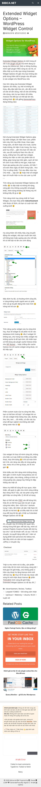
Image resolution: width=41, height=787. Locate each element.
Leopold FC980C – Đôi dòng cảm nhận (21, 592)
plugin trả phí (15, 64)
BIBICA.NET (9, 2)
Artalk (33, 783)
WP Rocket (11, 344)
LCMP (5, 783)
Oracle (33, 780)
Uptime (20, 785)
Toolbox (28, 589)
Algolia (25, 783)
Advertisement (12, 589)
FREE (20, 500)
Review (21, 589)
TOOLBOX (7, 580)
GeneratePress (29, 99)
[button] (33, 3)
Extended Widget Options (13, 61)
